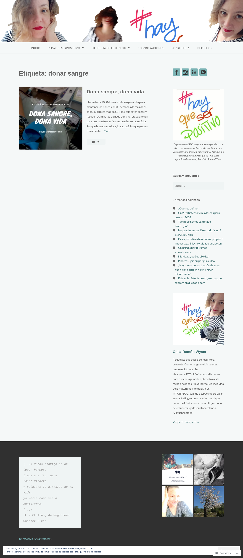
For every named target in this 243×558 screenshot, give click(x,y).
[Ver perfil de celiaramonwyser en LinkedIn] (194, 72)
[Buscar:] (198, 186)
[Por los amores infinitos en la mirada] (209, 470)
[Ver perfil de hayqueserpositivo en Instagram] (185, 72)
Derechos (204, 47)
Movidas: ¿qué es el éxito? (194, 256)
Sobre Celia (180, 47)
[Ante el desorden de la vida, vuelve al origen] (209, 502)
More (107, 131)
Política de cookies (92, 551)
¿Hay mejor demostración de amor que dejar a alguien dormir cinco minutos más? (197, 270)
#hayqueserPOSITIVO (64, 47)
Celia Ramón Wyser (190, 352)
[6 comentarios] (93, 142)
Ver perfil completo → (186, 422)
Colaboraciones (151, 47)
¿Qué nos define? (188, 208)
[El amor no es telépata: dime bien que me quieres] (177, 470)
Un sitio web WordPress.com (35, 538)
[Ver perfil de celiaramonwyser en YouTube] (203, 72)
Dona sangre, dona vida (115, 91)
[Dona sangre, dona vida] (98, 142)
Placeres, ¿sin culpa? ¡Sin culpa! (197, 260)
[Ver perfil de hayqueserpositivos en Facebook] (176, 72)
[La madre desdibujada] (177, 502)
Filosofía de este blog (109, 47)
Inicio (35, 47)
